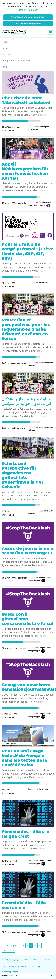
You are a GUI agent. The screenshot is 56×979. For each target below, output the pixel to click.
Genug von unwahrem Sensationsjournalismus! (29, 687)
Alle (5, 41)
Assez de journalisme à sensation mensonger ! (27, 551)
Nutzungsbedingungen (11, 959)
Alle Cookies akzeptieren (28, 23)
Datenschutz (47, 959)
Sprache (5, 975)
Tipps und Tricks (31, 959)
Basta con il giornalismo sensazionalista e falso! (27, 619)
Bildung (7, 54)
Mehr (6, 67)
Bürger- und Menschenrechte (18, 60)
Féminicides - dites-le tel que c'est (25, 834)
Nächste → (8, 950)
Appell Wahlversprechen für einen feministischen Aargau (25, 171)
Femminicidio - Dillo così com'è (24, 905)
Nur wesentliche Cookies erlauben (28, 17)
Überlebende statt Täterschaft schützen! (26, 100)
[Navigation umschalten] (50, 32)
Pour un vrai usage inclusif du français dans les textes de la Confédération (24, 758)
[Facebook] (32, 966)
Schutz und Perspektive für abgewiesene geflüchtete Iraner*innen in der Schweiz (22, 475)
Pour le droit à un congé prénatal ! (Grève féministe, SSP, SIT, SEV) (27, 251)
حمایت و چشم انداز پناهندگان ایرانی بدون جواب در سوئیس (26, 401)
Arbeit (6, 48)
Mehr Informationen (28, 10)
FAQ (3, 967)
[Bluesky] (39, 966)
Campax (15, 971)
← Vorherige (9, 945)
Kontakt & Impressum (18, 967)
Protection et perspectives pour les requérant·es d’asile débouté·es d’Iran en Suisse (26, 329)
